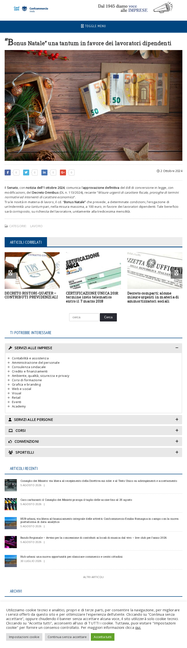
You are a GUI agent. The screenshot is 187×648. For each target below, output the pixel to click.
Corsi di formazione (27, 380)
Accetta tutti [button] (103, 637)
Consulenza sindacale (29, 367)
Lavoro (36, 226)
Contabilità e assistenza (30, 358)
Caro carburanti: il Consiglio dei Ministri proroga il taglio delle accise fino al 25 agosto (76, 499)
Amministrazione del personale (36, 362)
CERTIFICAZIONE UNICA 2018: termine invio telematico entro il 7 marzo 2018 (92, 297)
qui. (138, 627)
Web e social (21, 389)
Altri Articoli (93, 577)
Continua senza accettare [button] (67, 637)
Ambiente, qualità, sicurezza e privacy (40, 375)
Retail (16, 397)
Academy (19, 406)
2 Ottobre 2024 (171, 171)
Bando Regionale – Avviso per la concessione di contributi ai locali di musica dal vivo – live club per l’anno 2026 (93, 537)
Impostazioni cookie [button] (24, 637)
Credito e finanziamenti (30, 371)
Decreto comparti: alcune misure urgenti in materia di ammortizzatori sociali (153, 297)
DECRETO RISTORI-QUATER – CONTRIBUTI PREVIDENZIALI (31, 295)
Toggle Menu (95, 26)
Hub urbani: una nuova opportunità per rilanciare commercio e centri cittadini (71, 556)
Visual (16, 393)
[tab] (93, 348)
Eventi (16, 402)
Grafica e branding (26, 384)
